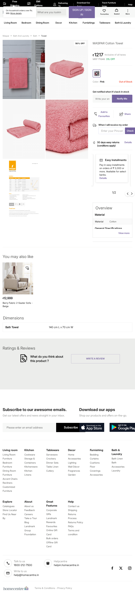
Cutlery (50, 470)
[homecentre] (16, 588)
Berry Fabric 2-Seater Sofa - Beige (18, 304)
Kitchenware (31, 466)
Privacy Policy (64, 588)
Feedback (29, 510)
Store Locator (10, 510)
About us (29, 506)
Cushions (95, 462)
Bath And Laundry (21, 36)
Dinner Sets (52, 462)
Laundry (116, 470)
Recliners (7, 482)
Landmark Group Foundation (30, 530)
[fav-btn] (27, 268)
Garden (72, 474)
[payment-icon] (101, 160)
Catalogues (8, 506)
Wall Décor (74, 466)
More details (16, 13)
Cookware (29, 454)
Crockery (51, 458)
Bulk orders (52, 538)
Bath (35, 36)
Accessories (96, 474)
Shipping (72, 510)
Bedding (94, 454)
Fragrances (74, 470)
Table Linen (52, 466)
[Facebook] (112, 568)
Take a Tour (30, 518)
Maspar (6, 36)
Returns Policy (75, 522)
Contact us (73, 506)
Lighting (72, 462)
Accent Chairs (10, 478)
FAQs (71, 526)
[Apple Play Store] (91, 427)
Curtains (94, 458)
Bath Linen (117, 458)
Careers (28, 514)
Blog (26, 522)
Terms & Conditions (45, 588)
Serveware (52, 454)
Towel (44, 36)
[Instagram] (130, 568)
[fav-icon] (104, 11)
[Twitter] (121, 568)
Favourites (51, 526)
